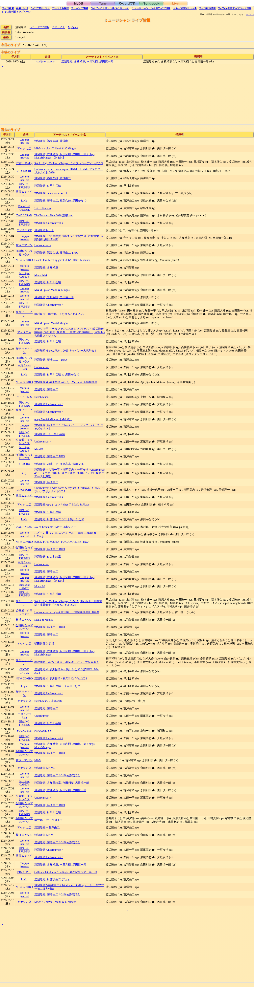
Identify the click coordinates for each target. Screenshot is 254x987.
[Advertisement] (119, 96)
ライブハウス (110, 8)
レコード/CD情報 (39, 27)
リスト (40, 8)
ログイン (250, 14)
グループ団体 (185, 8)
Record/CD (127, 3)
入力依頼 (60, 8)
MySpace (73, 27)
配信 (207, 8)
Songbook (151, 3)
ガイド (22, 8)
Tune (103, 3)
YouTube (234, 8)
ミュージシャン (151, 8)
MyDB (78, 3)
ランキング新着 (79, 8)
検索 (8, 8)
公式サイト (58, 27)
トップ (16, 11)
